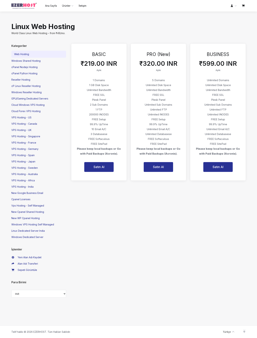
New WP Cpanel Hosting (25, 218)
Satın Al (99, 167)
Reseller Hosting (20, 79)
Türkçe (227, 331)
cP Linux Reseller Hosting (26, 85)
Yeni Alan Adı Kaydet (28, 257)
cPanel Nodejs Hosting (24, 67)
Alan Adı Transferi (27, 263)
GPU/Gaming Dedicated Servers (29, 98)
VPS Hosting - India (22, 186)
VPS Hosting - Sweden (24, 167)
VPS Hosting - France (23, 142)
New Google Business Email (27, 192)
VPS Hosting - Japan (23, 161)
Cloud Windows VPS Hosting (28, 104)
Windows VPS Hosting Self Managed (32, 224)
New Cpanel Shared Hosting (27, 211)
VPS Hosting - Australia (24, 174)
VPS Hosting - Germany (24, 148)
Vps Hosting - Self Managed (27, 205)
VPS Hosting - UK (21, 130)
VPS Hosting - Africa (23, 180)
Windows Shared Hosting (26, 60)
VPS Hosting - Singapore (25, 136)
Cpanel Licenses (20, 199)
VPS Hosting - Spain (23, 155)
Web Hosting (21, 54)
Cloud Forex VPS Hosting (26, 111)
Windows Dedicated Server (27, 237)
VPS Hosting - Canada (24, 123)
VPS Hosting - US (21, 117)
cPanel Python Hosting (24, 73)
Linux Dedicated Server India (28, 230)
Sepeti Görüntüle (26, 269)
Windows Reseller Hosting (26, 92)
